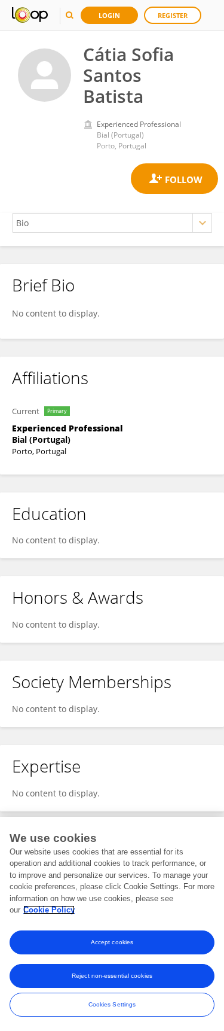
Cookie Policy (49, 909)
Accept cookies (112, 942)
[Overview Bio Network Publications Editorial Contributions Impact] (112, 223)
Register (173, 15)
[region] (112, 924)
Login (109, 15)
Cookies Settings (112, 1004)
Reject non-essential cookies (112, 975)
